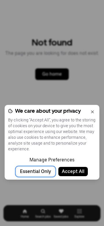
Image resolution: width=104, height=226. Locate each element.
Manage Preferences (52, 160)
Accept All (73, 171)
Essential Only (35, 171)
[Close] (92, 112)
